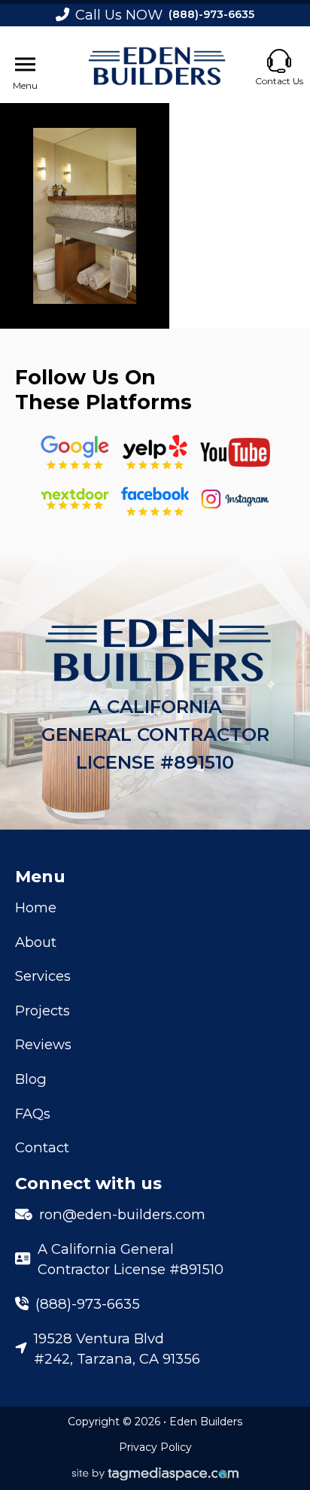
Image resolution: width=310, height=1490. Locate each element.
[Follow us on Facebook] (155, 499)
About (35, 942)
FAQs (32, 1113)
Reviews (43, 1044)
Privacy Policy (155, 1447)
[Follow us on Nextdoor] (235, 452)
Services (43, 976)
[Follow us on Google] (75, 452)
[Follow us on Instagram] (235, 499)
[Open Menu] (25, 64)
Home (35, 907)
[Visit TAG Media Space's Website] (155, 1474)
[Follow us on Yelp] (155, 452)
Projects (42, 1010)
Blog (31, 1079)
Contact (42, 1147)
